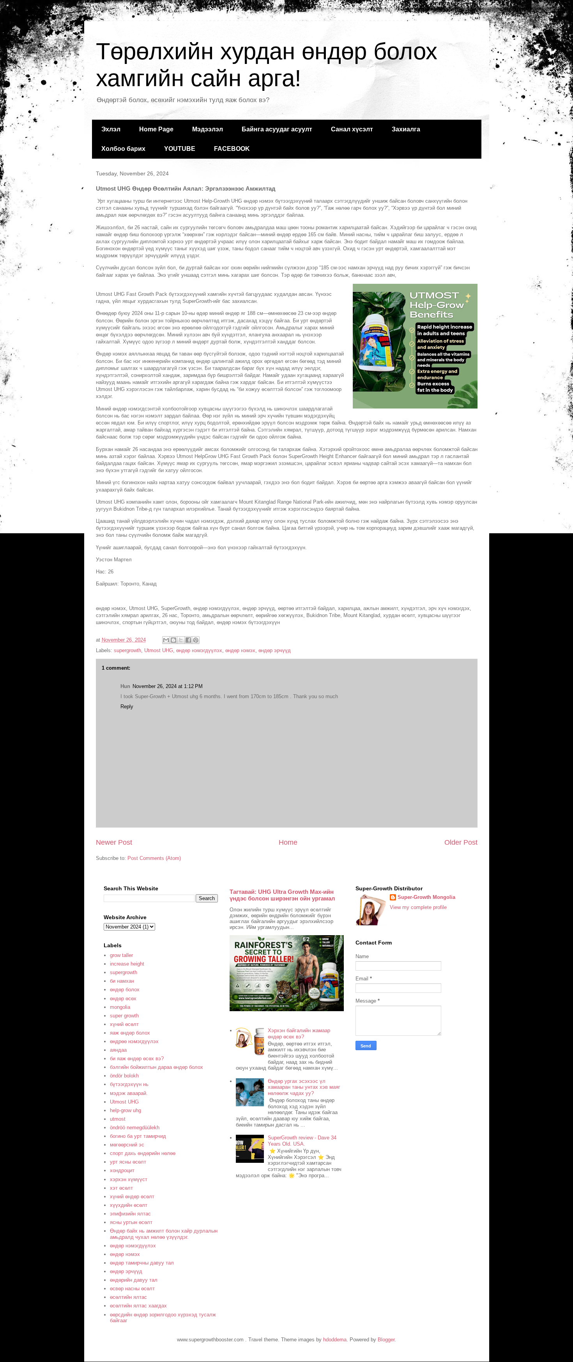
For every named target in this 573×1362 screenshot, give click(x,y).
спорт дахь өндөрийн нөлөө (142, 1153)
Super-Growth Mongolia (426, 897)
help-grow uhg (125, 1110)
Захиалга (406, 129)
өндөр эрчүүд (274, 650)
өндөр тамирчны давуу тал (142, 1263)
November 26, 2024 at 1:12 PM (168, 686)
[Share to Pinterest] (196, 640)
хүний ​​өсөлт (124, 1024)
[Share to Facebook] (188, 640)
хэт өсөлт (121, 1188)
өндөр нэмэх (240, 650)
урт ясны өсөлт (128, 1162)
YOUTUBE (179, 148)
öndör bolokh (124, 1076)
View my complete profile (418, 907)
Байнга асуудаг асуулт (277, 129)
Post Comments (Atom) (154, 858)
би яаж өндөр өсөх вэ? (137, 1058)
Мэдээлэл (207, 129)
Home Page (156, 129)
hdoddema (335, 1340)
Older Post (461, 842)
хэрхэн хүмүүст (128, 1179)
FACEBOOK (232, 148)
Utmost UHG (158, 650)
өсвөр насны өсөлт (132, 1288)
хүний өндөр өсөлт (132, 1196)
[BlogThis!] (173, 640)
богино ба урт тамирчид (138, 1136)
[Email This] (166, 640)
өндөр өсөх (123, 998)
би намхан (122, 981)
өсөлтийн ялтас (128, 1297)
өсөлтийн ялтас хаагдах (138, 1306)
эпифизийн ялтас (130, 1214)
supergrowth (127, 650)
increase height (127, 964)
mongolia (120, 1007)
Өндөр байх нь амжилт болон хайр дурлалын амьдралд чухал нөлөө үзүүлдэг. (164, 1234)
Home (288, 842)
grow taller (121, 955)
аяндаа (118, 1050)
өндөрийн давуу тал (133, 1280)
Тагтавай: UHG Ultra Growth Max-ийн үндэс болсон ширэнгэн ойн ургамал (282, 895)
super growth (124, 1016)
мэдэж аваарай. (129, 1093)
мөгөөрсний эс (127, 1145)
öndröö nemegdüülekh (134, 1127)
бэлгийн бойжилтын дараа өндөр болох (156, 1067)
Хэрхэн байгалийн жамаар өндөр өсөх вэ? (299, 1034)
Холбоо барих (123, 148)
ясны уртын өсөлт (131, 1222)
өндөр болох (125, 989)
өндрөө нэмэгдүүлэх (134, 1041)
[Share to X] (181, 640)
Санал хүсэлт (352, 129)
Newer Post (114, 842)
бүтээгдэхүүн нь (129, 1084)
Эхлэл (110, 129)
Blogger (386, 1340)
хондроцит (122, 1170)
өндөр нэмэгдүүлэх (199, 650)
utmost (118, 1119)
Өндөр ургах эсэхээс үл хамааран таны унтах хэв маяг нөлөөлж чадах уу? (304, 1087)
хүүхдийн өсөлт (128, 1205)
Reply (126, 706)
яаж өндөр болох (130, 1033)
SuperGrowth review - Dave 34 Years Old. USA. (302, 1141)
